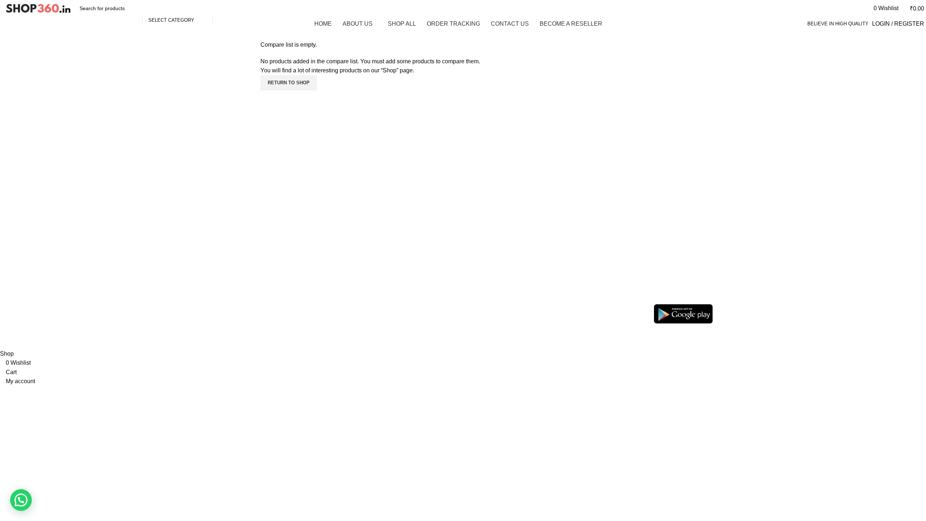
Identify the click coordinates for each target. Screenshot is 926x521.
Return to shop (289, 82)
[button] (21, 500)
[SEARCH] (221, 8)
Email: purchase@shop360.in (606, 313)
